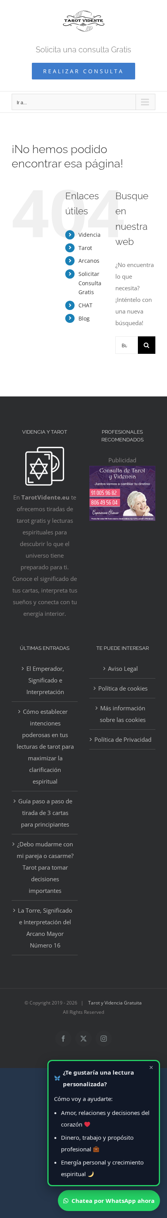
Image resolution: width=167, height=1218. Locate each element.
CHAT (85, 305)
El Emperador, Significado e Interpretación (45, 680)
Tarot (85, 248)
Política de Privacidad (122, 739)
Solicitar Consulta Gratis (89, 283)
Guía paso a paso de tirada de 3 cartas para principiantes (45, 812)
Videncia (89, 234)
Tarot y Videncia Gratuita (115, 1002)
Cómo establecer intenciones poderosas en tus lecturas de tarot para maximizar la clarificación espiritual (45, 746)
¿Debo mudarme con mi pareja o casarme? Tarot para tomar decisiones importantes (45, 867)
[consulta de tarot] (122, 471)
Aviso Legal (123, 668)
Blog (84, 318)
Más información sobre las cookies (123, 714)
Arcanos (88, 260)
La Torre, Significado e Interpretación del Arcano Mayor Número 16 (45, 927)
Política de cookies (123, 688)
